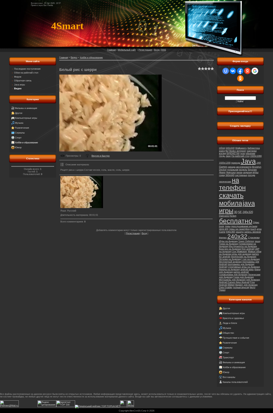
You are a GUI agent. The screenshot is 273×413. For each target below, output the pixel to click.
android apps (247, 269)
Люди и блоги (230, 323)
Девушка (231, 172)
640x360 (230, 232)
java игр (223, 229)
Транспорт (228, 357)
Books (232, 151)
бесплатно (235, 221)
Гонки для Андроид (243, 277)
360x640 (229, 175)
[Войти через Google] (254, 71)
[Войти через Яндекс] (247, 71)
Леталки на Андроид (230, 259)
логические (225, 181)
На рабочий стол (240, 156)
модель (243, 169)
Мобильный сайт (127, 50)
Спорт (18, 137)
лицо (228, 156)
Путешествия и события (236, 338)
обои (222, 148)
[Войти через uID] (225, 71)
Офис (256, 222)
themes (223, 237)
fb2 (227, 151)
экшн (257, 241)
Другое (18, 113)
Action (233, 216)
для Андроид (253, 279)
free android (248, 249)
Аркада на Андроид (229, 269)
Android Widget (227, 285)
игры (255, 172)
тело (242, 153)
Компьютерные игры (26, 118)
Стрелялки (254, 237)
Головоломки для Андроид (233, 274)
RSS (163, 50)
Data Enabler (225, 287)
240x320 (248, 212)
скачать (231, 195)
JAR (258, 163)
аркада (231, 167)
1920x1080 (256, 156)
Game (222, 232)
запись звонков (252, 232)
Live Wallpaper (239, 251)
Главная (111, 50)
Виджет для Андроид (246, 285)
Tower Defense (246, 241)
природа (235, 163)
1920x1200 (225, 163)
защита (240, 232)
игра (259, 229)
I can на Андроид (250, 259)
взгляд (222, 153)
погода (251, 175)
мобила (230, 203)
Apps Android (242, 282)
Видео (74, 57)
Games (223, 166)
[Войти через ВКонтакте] (233, 71)
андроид (247, 172)
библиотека (253, 148)
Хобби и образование (26, 142)
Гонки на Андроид (228, 244)
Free (252, 282)
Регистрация (145, 50)
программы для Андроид (241, 264)
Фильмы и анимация (26, 108)
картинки (252, 151)
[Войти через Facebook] (240, 71)
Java (248, 161)
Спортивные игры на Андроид (244, 267)
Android (223, 267)
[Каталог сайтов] (123, 406)
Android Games (227, 282)
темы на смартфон (239, 229)
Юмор (18, 147)
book (221, 226)
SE (240, 212)
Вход (156, 50)
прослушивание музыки (244, 226)
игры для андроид (241, 254)
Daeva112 (224, 216)
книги (222, 151)
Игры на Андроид (228, 241)
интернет (241, 151)
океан (239, 172)
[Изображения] (81, 192)
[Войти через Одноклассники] (240, 78)
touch (253, 229)
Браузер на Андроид (230, 249)
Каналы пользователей (235, 382)
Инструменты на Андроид (243, 246)
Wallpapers (241, 148)
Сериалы (20, 132)
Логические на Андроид (243, 256)
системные (241, 175)
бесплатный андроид (230, 261)
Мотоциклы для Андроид (232, 279)
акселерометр (243, 167)
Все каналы (229, 377)
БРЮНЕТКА (233, 153)
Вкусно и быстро (100, 155)
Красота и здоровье (233, 318)
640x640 (230, 148)
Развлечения (22, 127)
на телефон (232, 183)
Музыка (19, 123)
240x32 (237, 236)
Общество (228, 333)
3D (235, 212)
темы (228, 226)
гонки (222, 175)
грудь (222, 156)
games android (241, 272)
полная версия (241, 287)
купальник (232, 169)
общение (250, 153)
